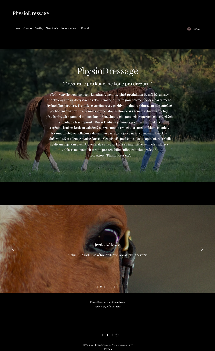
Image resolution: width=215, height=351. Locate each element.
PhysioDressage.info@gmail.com (107, 301)
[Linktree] (117, 334)
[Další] (202, 249)
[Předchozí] (13, 249)
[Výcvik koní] (107, 286)
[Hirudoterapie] (114, 286)
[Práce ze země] (97, 286)
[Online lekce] (117, 286)
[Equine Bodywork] (111, 286)
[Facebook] (102, 334)
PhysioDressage (31, 12)
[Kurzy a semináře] (104, 287)
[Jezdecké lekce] (100, 286)
